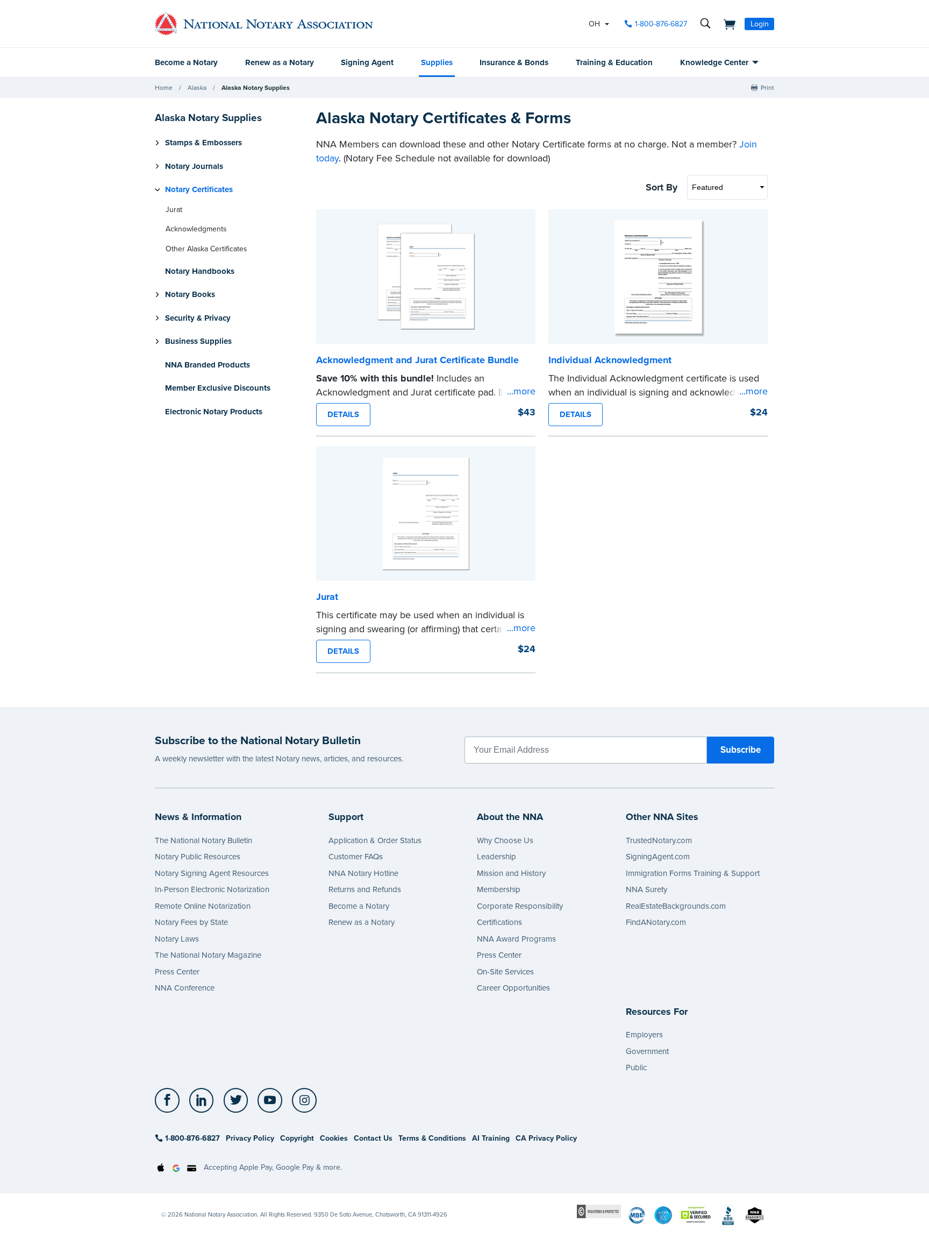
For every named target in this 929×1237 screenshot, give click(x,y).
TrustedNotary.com (659, 840)
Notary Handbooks (199, 271)
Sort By (661, 187)
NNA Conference (185, 988)
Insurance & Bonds (514, 62)
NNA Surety (646, 889)
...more (521, 391)
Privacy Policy (250, 1138)
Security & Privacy (198, 318)
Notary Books (190, 294)
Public (636, 1067)
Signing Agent (367, 62)
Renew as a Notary (279, 62)
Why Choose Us (505, 840)
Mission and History (511, 873)
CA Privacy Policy (546, 1138)
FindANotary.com (656, 922)
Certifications (499, 922)
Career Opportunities (513, 988)
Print (767, 87)
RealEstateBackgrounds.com (676, 906)
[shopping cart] (726, 24)
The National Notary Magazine (208, 955)
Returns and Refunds (364, 889)
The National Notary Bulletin (203, 840)
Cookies (334, 1138)
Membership (498, 889)
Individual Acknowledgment (609, 360)
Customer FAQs (355, 856)
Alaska (197, 87)
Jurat (174, 209)
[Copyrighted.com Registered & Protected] (599, 1210)
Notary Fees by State (191, 922)
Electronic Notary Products (213, 411)
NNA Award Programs (516, 939)
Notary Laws (177, 939)
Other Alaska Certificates (206, 248)
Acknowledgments (196, 229)
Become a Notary (186, 62)
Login (760, 24)
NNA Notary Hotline (363, 873)
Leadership (496, 856)
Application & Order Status (374, 840)
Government (647, 1051)
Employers (644, 1035)
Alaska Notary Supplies (255, 87)
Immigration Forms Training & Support (693, 873)
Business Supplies (198, 341)
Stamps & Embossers (203, 142)
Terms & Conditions (432, 1138)
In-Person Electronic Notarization (212, 889)
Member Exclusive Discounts (217, 388)
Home (164, 87)
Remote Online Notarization (203, 906)
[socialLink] (170, 1100)
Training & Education (614, 62)
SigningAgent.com (658, 856)
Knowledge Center (714, 62)
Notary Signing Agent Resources (212, 873)
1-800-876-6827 (661, 24)
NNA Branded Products (207, 365)
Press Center (177, 972)
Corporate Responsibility (520, 906)
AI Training (491, 1138)
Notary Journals (194, 166)
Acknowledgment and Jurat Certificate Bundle (417, 360)
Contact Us (373, 1138)
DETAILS (343, 414)
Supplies (437, 62)
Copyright (297, 1138)
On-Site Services (505, 972)
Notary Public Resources (197, 856)
